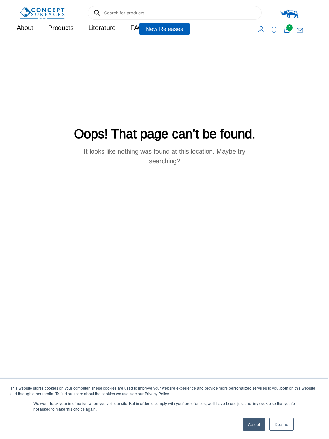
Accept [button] (254, 424)
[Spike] (289, 12)
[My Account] (261, 29)
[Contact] (300, 30)
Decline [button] (281, 424)
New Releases (164, 29)
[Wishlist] (274, 30)
